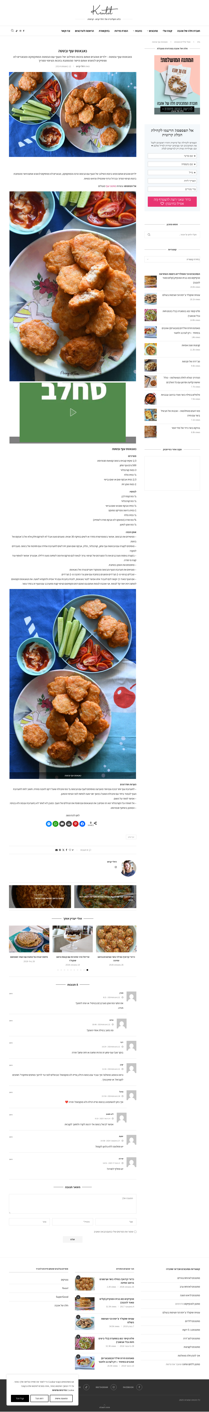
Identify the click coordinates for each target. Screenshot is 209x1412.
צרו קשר (65, 31)
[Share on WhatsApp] (55, 824)
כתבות (138, 31)
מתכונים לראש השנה (190, 1295)
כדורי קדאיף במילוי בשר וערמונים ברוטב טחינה (117, 1280)
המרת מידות (121, 31)
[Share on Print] (69, 824)
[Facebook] (23, 31)
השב (11, 993)
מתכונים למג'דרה (191, 1338)
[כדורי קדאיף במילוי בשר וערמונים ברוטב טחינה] (116, 939)
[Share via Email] (56, 849)
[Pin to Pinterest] (60, 849)
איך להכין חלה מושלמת (189, 1355)
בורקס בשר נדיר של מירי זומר (186, 428)
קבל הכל (20, 1398)
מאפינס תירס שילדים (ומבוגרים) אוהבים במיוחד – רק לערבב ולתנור (116, 1360)
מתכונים (153, 31)
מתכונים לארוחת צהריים (188, 1278)
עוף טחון (131, 837)
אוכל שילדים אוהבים (182, 41)
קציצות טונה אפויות (191, 345)
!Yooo (65, 1288)
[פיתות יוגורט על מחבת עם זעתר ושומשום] (29, 939)
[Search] (12, 30)
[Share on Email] (62, 824)
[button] (73, 412)
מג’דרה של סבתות (191, 361)
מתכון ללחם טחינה (191, 1364)
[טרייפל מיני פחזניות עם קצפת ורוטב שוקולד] (73, 939)
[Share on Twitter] (63, 849)
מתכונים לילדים (192, 1321)
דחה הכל (39, 1398)
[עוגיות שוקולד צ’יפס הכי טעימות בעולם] (85, 1323)
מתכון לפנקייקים (192, 1304)
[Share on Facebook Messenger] (49, 824)
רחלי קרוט (80, 66)
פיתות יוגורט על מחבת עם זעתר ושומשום (29, 956)
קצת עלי (167, 31)
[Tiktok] (17, 31)
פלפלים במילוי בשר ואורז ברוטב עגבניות (180, 394)
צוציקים (64, 1279)
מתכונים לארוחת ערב (190, 1286)
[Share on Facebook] (82, 824)
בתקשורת (104, 31)
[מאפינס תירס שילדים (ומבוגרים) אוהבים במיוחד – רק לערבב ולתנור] (85, 1363)
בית (198, 41)
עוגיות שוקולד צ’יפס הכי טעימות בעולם (181, 295)
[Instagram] (20, 31)
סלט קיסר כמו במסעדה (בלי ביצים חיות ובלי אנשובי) (116, 1340)
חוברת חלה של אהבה (188, 31)
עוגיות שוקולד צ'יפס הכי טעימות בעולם (181, 1312)
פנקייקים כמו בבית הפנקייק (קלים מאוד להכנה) (117, 1300)
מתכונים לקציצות (192, 1347)
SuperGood (62, 1297)
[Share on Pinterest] (76, 824)
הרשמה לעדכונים (84, 31)
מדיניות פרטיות (59, 1390)
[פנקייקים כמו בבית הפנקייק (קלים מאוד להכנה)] (85, 1303)
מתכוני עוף (111, 186)
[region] (42, 1389)
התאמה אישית (61, 1398)
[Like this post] (70, 849)
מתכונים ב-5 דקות (191, 1329)
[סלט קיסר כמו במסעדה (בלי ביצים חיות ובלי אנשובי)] (85, 1343)
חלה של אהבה (61, 1305)
